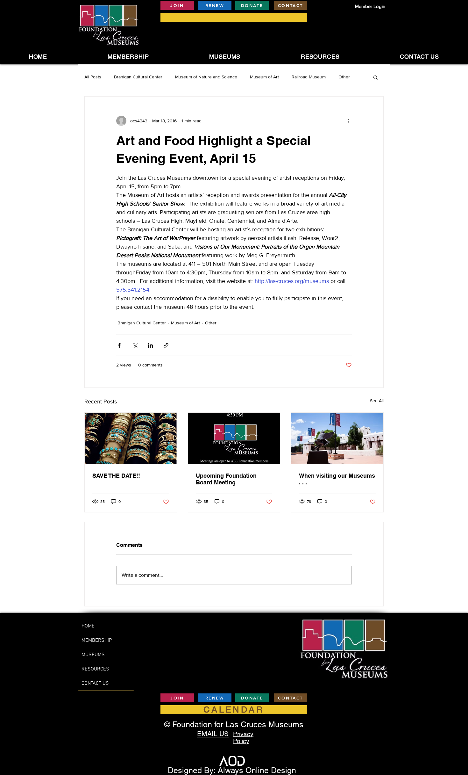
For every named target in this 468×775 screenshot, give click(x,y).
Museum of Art (264, 76)
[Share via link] (166, 345)
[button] (224, 56)
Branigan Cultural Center (138, 76)
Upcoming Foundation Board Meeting (226, 479)
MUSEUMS (93, 655)
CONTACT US (95, 683)
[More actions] (348, 121)
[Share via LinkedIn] (150, 345)
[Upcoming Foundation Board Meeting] (234, 438)
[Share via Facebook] (119, 345)
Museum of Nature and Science (206, 76)
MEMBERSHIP (97, 640)
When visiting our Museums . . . (337, 479)
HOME (88, 626)
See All (377, 400)
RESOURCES (95, 669)
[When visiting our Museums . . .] (337, 438)
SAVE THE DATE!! (116, 475)
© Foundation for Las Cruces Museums (233, 724)
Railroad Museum (309, 76)
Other (344, 76)
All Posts (92, 76)
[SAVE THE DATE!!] (131, 438)
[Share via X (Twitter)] (135, 345)
